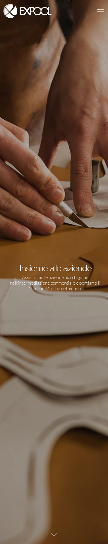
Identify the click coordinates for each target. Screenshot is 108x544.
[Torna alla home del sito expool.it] (26, 11)
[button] (100, 11)
